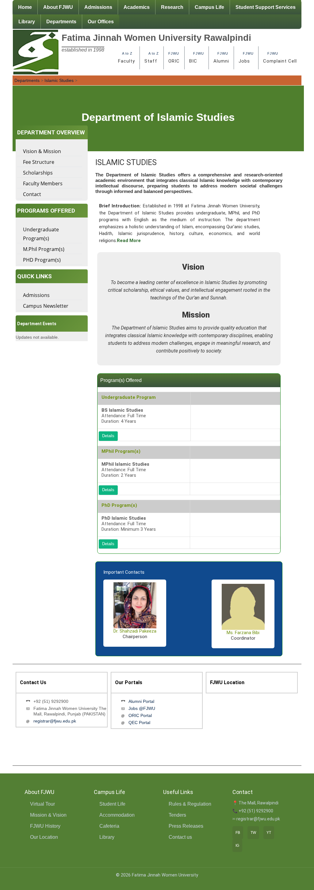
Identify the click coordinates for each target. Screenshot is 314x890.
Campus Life (209, 7)
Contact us (180, 837)
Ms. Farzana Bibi (243, 632)
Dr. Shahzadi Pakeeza (134, 631)
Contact (32, 194)
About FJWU (58, 7)
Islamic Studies (59, 80)
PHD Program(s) (42, 259)
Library (26, 21)
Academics (137, 7)
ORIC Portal (140, 715)
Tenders (177, 815)
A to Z (126, 58)
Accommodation (117, 815)
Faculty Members (43, 183)
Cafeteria (109, 826)
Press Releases (186, 826)
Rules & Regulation (190, 804)
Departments (61, 21)
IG (237, 845)
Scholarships (38, 172)
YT (268, 832)
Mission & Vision (48, 815)
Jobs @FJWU (141, 708)
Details (108, 436)
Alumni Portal (141, 701)
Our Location (44, 837)
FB (238, 832)
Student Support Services (266, 7)
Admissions (98, 7)
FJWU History (45, 826)
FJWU (174, 58)
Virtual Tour (42, 804)
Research (172, 7)
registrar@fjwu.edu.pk (54, 721)
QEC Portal (139, 722)
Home (25, 7)
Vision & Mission (42, 151)
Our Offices (101, 21)
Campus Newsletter (45, 305)
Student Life (112, 804)
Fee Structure (38, 162)
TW (253, 832)
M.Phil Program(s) (43, 249)
